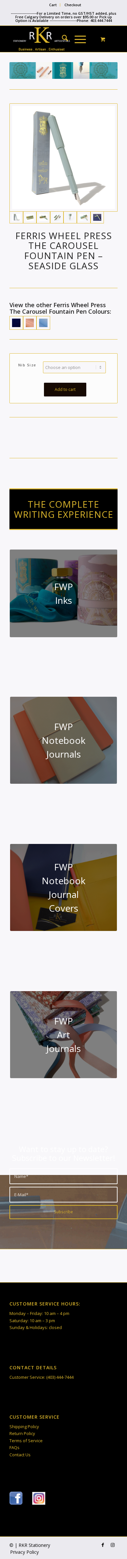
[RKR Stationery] (52, 39)
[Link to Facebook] (103, 1545)
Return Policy (22, 1433)
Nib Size (27, 364)
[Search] (61, 39)
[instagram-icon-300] (38, 1498)
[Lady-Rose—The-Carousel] (29, 322)
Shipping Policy (24, 1426)
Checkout (72, 4)
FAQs (14, 1447)
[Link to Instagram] (113, 1545)
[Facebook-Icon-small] (15, 1498)
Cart (53, 4)
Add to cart (65, 389)
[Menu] (77, 39)
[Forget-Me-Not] (43, 322)
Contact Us (20, 1455)
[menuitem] (53, 5)
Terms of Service (26, 1441)
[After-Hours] (16, 322)
